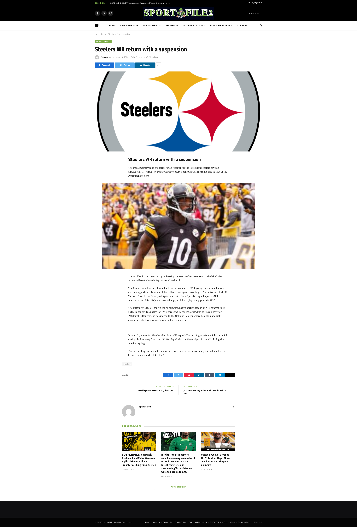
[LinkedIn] (99, 179)
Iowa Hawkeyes (129, 25)
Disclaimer (258, 522)
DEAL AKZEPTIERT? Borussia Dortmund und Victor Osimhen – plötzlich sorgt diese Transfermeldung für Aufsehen (139, 459)
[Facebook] (99, 165)
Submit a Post (229, 522)
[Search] (260, 25)
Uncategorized (103, 42)
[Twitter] (99, 172)
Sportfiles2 (108, 57)
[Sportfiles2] (178, 13)
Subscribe (254, 13)
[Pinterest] (99, 186)
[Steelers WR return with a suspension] (178, 111)
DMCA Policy (215, 522)
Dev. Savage (127, 522)
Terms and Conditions (198, 522)
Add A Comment (178, 487)
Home (112, 25)
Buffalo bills (152, 25)
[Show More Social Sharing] (158, 65)
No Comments (139, 57)
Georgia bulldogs (194, 25)
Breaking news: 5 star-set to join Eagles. (156, 390)
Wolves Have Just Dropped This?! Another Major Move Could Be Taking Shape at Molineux (215, 459)
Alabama (242, 25)
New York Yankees (221, 25)
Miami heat (172, 25)
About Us (156, 522)
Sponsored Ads (244, 522)
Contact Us (167, 522)
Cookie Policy (180, 522)
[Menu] (96, 25)
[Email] (99, 193)
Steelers (127, 364)
